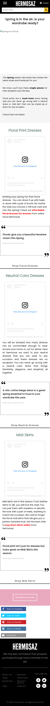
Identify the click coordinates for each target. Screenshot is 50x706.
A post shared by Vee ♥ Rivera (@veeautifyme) (25, 496)
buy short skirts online (18, 524)
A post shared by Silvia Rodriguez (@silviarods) (25, 337)
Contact (22, 686)
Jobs (4, 686)
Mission (21, 675)
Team (4, 678)
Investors (22, 678)
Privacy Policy (21, 682)
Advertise (7, 681)
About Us (7, 675)
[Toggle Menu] (5, 2)
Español (45, 3)
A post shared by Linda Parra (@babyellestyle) (25, 191)
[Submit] (46, 10)
